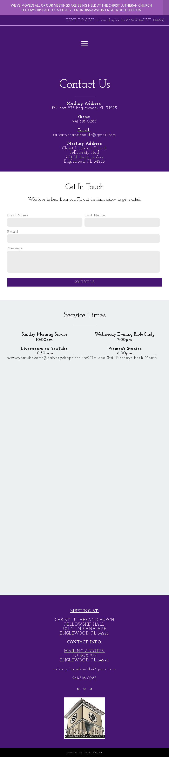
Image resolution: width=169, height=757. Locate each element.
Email (12, 232)
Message (15, 248)
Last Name (94, 215)
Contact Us (84, 282)
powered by (84, 752)
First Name (17, 215)
